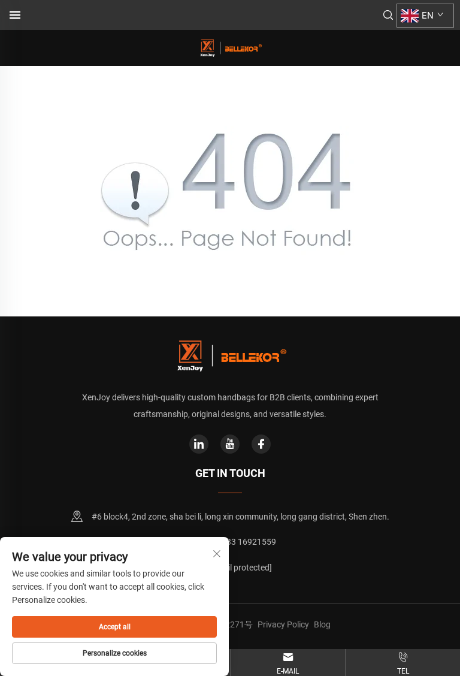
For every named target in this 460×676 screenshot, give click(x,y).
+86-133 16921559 (240, 542)
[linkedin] (198, 444)
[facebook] (261, 444)
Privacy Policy (283, 624)
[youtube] (230, 444)
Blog (322, 624)
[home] (230, 47)
